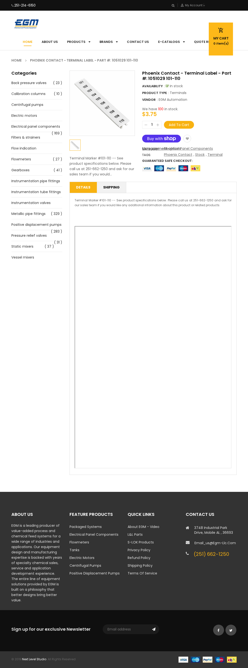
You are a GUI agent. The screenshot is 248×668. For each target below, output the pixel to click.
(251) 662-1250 (211, 554)
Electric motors (24, 115)
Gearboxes (20, 170)
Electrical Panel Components (188, 148)
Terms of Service (142, 573)
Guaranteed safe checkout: (167, 160)
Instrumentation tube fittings (36, 191)
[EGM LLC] (207, 659)
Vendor (149, 99)
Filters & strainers (25, 137)
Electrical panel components (35, 126)
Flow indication (23, 148)
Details (83, 187)
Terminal (215, 154)
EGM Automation (173, 99)
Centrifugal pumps (27, 104)
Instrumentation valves (31, 202)
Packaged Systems (86, 526)
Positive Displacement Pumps (95, 573)
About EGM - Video (143, 526)
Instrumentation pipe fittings (35, 181)
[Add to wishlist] (187, 138)
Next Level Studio (34, 659)
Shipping (111, 187)
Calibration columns (28, 93)
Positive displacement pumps (36, 224)
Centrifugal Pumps (85, 565)
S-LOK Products (141, 542)
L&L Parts (135, 534)
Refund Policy (139, 557)
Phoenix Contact (178, 154)
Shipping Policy (140, 565)
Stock (200, 154)
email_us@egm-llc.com (215, 543)
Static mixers (22, 246)
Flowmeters (21, 159)
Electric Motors (82, 557)
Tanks (74, 550)
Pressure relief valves (29, 235)
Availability (152, 86)
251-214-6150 (25, 5)
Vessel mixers (22, 257)
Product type (154, 93)
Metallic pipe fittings (28, 213)
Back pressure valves (28, 82)
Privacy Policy (139, 550)
